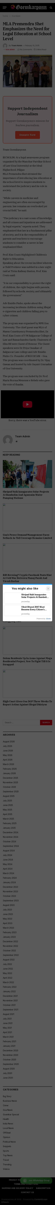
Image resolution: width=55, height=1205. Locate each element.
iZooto (48, 618)
